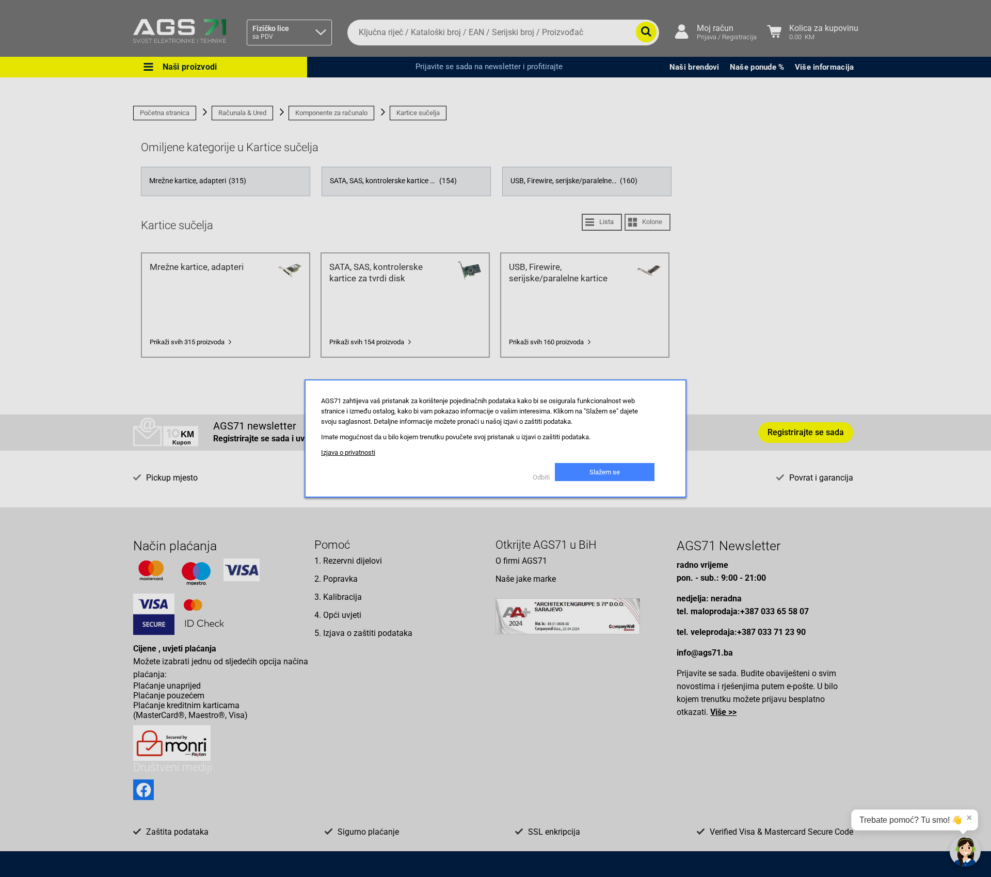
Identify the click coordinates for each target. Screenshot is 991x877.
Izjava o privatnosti (348, 452)
